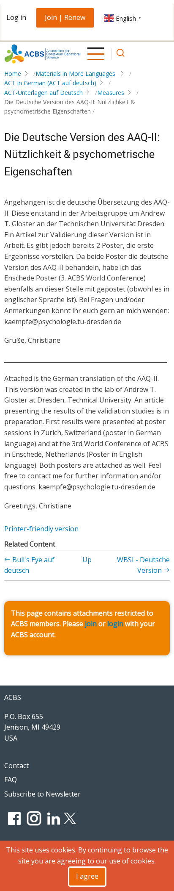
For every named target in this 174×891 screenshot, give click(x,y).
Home (12, 73)
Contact (16, 765)
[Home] (42, 54)
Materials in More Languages (76, 73)
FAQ (10, 779)
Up (87, 559)
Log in (16, 17)
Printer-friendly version (41, 528)
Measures (110, 93)
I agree (87, 876)
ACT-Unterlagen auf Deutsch (43, 93)
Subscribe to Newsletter (42, 794)
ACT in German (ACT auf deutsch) (50, 83)
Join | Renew (65, 17)
